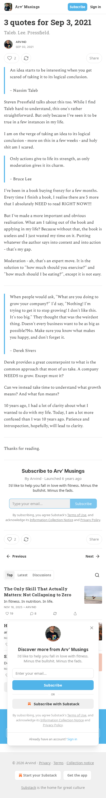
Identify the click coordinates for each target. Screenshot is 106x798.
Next (90, 556)
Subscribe (77, 7)
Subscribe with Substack (56, 703)
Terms (58, 763)
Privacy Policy (53, 725)
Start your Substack (40, 775)
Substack (28, 787)
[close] (92, 628)
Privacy (45, 763)
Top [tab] (10, 575)
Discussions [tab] (42, 575)
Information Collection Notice (62, 720)
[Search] (97, 575)
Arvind (21, 42)
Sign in (95, 7)
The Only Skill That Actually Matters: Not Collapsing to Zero (37, 592)
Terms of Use (76, 715)
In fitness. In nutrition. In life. (28, 601)
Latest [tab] (23, 575)
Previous (19, 556)
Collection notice (80, 763)
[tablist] (29, 575)
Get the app (77, 775)
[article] (53, 601)
